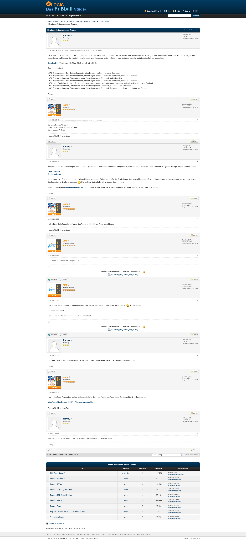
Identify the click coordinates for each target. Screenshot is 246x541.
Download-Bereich (154, 11)
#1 (197, 50)
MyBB (78, 538)
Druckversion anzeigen (56, 523)
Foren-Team (51, 534)
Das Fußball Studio (83, 534)
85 (142, 501)
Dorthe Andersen (54, 174)
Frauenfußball (102, 21)
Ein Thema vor (70, 454)
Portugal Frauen (56, 506)
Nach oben (95, 534)
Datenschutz (70, 534)
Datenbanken (71, 21)
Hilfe (196, 11)
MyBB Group (93, 538)
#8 (197, 392)
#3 (197, 161)
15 (142, 490)
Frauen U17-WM (56, 484)
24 (142, 479)
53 (142, 484)
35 (142, 512)
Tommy (66, 35)
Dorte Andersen (54, 172)
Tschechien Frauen (57, 517)
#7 (197, 355)
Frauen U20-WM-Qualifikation (61, 490)
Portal (177, 11)
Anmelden (63, 16)
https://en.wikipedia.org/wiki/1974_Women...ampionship (70, 402)
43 (142, 495)
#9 (197, 434)
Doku (168, 11)
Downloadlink (53, 63)
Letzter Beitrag (172, 474)
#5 (197, 256)
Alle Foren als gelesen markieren (123, 534)
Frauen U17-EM (56, 501)
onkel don (125, 473)
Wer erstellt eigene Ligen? (86, 21)
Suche (187, 11)
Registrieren (74, 16)
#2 (197, 120)
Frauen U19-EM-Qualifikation (61, 495)
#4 (197, 219)
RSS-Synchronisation (144, 534)
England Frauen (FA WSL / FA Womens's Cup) (67, 512)
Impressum (61, 534)
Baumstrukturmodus (191, 30)
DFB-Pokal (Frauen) (57, 473)
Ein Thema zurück (56, 454)
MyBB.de (64, 538)
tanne (99, 120)
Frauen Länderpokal (57, 479)
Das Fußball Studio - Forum (55, 21)
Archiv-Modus (106, 534)
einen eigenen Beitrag (75, 187)
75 (142, 473)
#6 (197, 300)
